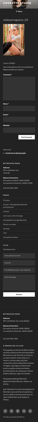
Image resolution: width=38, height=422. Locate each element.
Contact (6, 211)
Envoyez (19, 294)
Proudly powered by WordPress (13, 417)
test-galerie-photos (10, 237)
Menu (20, 11)
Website (6, 125)
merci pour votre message (13, 216)
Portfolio (6, 229)
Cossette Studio (17, 3)
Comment (7, 75)
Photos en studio (9, 224)
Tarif (5, 233)
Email (6, 115)
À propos (6, 200)
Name (6, 104)
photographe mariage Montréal (14, 220)
